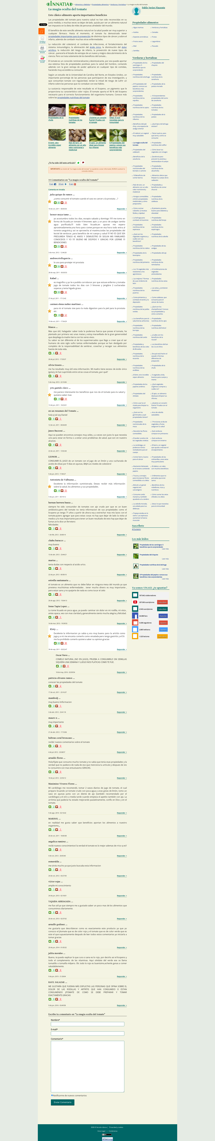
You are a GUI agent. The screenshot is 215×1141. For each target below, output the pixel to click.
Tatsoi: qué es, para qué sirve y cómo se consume (158, 135)
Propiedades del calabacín (139, 150)
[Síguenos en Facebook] (135, 615)
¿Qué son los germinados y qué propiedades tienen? (140, 414)
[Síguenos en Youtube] (135, 602)
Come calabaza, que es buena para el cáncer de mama (159, 299)
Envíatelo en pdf (42, 61)
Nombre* (55, 1020)
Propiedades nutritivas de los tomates (75, 120)
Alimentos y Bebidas (82, 4)
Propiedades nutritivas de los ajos (159, 319)
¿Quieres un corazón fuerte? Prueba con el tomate (97, 120)
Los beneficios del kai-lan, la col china (159, 345)
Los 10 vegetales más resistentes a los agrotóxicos (141, 271)
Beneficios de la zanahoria (139, 157)
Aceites (135, 32)
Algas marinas (138, 27)
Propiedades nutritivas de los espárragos (157, 227)
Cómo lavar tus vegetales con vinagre (159, 150)
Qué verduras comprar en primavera (159, 432)
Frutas (154, 37)
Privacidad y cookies (116, 1127)
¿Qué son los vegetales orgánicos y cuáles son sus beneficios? (141, 237)
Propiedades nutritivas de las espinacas (138, 227)
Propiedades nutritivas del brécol (158, 326)
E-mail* (54, 1029)
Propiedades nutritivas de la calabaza (156, 198)
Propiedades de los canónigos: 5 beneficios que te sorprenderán (140, 66)
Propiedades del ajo (159, 253)
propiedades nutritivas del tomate (73, 97)
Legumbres (156, 41)
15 (58, 246)
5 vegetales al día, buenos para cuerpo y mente (159, 377)
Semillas (136, 50)
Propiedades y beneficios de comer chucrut (158, 187)
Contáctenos (113, 1131)
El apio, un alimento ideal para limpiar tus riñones (97, 145)
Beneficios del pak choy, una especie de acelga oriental (140, 126)
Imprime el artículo (42, 51)
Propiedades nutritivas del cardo (140, 336)
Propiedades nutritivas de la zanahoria (156, 76)
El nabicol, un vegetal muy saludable (141, 134)
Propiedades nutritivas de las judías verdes (141, 309)
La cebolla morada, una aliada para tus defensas (140, 506)
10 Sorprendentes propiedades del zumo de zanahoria (159, 98)
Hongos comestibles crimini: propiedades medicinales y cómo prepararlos (140, 200)
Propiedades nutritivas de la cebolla (159, 235)
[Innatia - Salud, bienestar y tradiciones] (59, 3)
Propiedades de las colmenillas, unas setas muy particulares (159, 459)
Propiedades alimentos (100, 4)
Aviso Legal (101, 1131)
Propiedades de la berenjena (139, 254)
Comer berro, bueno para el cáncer (140, 458)
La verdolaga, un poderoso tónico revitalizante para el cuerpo (140, 448)
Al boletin (136, 529)
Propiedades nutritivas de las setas (159, 279)
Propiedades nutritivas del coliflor (159, 144)
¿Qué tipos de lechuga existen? (159, 125)
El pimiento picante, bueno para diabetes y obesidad (159, 210)
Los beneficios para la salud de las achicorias (141, 319)
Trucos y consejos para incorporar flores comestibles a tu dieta (141, 478)
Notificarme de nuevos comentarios (70, 1095)
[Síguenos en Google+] (135, 622)
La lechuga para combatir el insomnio (140, 219)
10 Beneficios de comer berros (139, 176)
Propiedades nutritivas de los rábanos (139, 116)
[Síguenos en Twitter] (135, 629)
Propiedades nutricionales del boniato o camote (139, 168)
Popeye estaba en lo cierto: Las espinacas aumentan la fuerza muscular (140, 516)
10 (58, 292)
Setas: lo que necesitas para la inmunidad (116, 120)
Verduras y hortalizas (118, 4)
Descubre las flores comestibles (140, 432)
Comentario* (57, 1038)
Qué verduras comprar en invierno (158, 439)
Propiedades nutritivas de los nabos (141, 247)
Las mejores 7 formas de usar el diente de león (141, 280)
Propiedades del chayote (157, 64)
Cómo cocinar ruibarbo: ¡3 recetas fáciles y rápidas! (140, 210)
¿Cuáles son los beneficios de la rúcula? (157, 337)
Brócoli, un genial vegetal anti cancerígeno (139, 487)
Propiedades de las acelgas (158, 247)
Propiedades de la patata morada (158, 85)
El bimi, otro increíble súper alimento (54, 145)
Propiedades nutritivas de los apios (141, 106)
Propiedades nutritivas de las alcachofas (157, 168)
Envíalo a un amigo (42, 41)
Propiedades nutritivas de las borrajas (138, 327)
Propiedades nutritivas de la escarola (138, 356)
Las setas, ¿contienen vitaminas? (159, 289)
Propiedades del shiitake (139, 394)
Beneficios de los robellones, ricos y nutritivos (158, 487)
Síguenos (163, 623)
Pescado (155, 46)
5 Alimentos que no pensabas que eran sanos (158, 478)
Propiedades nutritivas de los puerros (139, 290)
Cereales (155, 32)
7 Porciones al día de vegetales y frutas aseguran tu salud (159, 424)
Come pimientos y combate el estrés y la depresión (141, 299)
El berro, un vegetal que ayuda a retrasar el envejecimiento (159, 447)
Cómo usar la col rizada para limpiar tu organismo (140, 405)
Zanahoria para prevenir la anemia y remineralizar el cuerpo (159, 158)
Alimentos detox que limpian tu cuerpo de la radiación (159, 177)
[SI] (78, 162)
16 (58, 266)
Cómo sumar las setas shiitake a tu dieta (159, 495)
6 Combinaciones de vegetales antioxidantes (159, 271)
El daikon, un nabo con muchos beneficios (159, 467)
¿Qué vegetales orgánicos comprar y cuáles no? (159, 386)
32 (58, 202)
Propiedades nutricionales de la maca (139, 424)
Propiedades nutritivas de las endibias (138, 367)
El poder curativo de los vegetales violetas (140, 439)
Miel (134, 46)
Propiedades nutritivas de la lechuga (141, 75)
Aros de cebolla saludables (157, 413)
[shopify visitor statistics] (107, 1138)
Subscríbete (162, 602)
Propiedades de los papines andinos (140, 385)
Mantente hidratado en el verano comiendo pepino (141, 468)
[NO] (83, 162)
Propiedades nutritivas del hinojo (158, 219)
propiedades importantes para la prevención (69, 36)
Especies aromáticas (140, 37)
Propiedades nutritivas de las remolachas (157, 262)
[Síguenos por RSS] (135, 636)
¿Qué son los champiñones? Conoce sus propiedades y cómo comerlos (159, 310)
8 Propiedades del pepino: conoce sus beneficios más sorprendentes (117, 146)
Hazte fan (163, 616)
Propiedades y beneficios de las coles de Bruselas (141, 346)
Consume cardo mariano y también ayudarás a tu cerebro (141, 496)
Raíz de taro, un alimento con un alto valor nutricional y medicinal (77, 146)
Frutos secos (138, 41)
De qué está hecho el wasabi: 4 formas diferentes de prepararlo (159, 357)
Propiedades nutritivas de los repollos (139, 98)
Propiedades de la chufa (55, 118)
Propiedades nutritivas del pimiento (141, 261)
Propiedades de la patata (158, 115)
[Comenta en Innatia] (135, 595)
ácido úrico (95, 47)
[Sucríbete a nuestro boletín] (135, 609)
